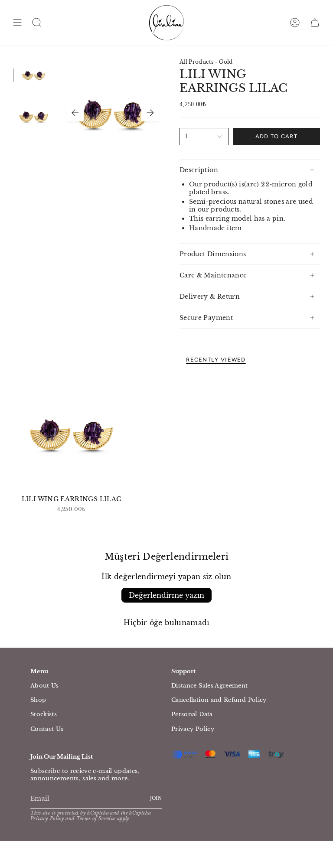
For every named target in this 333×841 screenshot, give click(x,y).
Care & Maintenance (213, 275)
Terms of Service (96, 818)
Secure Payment (206, 318)
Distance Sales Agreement (209, 685)
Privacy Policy (192, 729)
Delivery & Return (210, 296)
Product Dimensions (213, 254)
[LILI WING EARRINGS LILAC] (71, 433)
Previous (75, 112)
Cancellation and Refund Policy (219, 700)
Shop (38, 700)
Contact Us (47, 729)
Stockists (43, 714)
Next (150, 112)
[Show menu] (17, 22)
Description (199, 170)
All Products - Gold (206, 62)
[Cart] (315, 22)
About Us (44, 685)
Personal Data (192, 714)
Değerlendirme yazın (166, 595)
